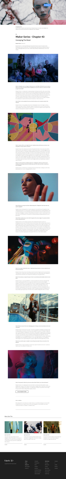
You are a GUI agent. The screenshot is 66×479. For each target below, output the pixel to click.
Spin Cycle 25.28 (46, 434)
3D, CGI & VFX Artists (38, 470)
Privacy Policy (47, 471)
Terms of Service (47, 470)
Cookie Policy (47, 473)
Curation (6, 444)
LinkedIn (56, 464)
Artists (36, 464)
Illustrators (36, 468)
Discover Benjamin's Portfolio (21, 391)
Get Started (47, 5)
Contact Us (26, 468)
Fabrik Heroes (47, 461)
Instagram (56, 461)
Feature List (27, 464)
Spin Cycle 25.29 (27, 434)
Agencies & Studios (38, 471)
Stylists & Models (37, 473)
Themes (26, 461)
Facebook (56, 468)
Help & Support (27, 466)
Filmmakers (36, 461)
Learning (46, 466)
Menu (61, 5)
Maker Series (47, 464)
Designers (36, 466)
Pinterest (56, 466)
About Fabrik (47, 468)
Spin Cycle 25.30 (7, 434)
